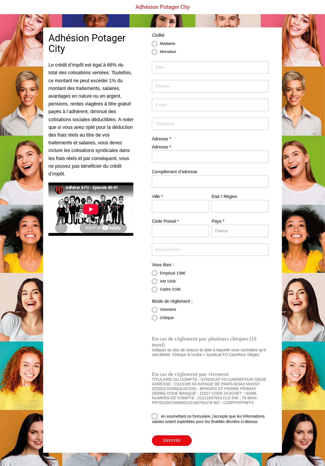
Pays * (218, 221)
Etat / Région (224, 196)
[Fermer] (8, 7)
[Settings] (316, 7)
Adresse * (161, 147)
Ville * (157, 196)
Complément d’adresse (174, 171)
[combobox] (236, 230)
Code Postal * (165, 221)
